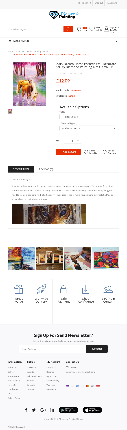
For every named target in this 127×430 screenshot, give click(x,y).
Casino (37, 427)
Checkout (99, 3)
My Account (51, 376)
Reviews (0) (46, 169)
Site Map (31, 389)
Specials (31, 384)
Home (10, 51)
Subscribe (97, 349)
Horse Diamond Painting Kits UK (33, 51)
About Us (12, 367)
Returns (50, 371)
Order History (52, 380)
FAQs (10, 393)
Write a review (76, 73)
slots (32, 427)
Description (21, 169)
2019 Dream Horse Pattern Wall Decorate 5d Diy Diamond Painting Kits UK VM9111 (50, 54)
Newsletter (32, 367)
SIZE (63, 111)
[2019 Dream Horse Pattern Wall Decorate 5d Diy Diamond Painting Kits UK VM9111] (10, 111)
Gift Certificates (34, 376)
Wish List (50, 384)
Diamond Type (68, 123)
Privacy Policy (14, 380)
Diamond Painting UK (69, 419)
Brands (30, 371)
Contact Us (51, 367)
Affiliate (30, 380)
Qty (57, 140)
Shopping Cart (84, 3)
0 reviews (62, 73)
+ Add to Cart (68, 151)
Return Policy (14, 398)
